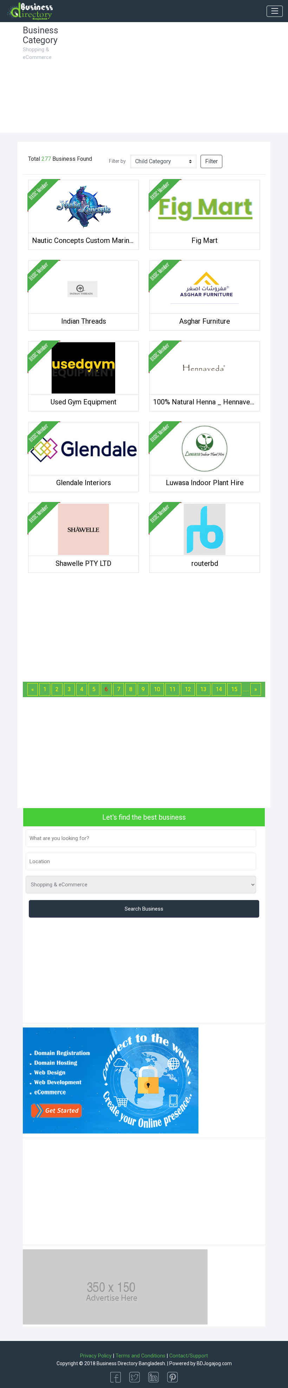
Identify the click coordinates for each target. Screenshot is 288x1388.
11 (172, 689)
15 (234, 689)
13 (203, 689)
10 (157, 689)
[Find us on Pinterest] (172, 1376)
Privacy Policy (96, 1356)
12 (188, 689)
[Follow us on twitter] (134, 1376)
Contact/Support (188, 1356)
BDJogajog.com (214, 1363)
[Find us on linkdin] (153, 1376)
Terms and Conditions (140, 1356)
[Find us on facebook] (115, 1376)
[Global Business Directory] (29, 11)
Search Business (144, 909)
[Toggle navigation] (275, 11)
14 (219, 689)
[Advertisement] (175, 80)
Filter (211, 161)
